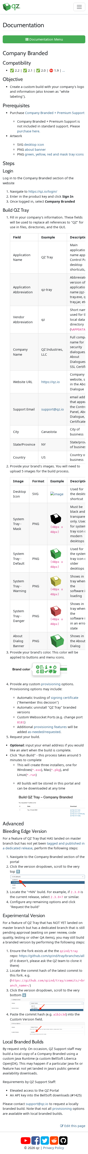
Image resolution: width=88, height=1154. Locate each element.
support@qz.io (52, 409)
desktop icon (34, 144)
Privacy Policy (53, 1148)
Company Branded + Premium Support (54, 113)
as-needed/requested (44, 732)
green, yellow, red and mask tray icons (54, 154)
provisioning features (50, 727)
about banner (35, 149)
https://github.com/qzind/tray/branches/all (51, 956)
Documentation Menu (45, 39)
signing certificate (64, 697)
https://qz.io (50, 382)
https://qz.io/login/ (42, 191)
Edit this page (74, 1126)
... (63, 70)
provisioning (50, 684)
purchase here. (28, 131)
